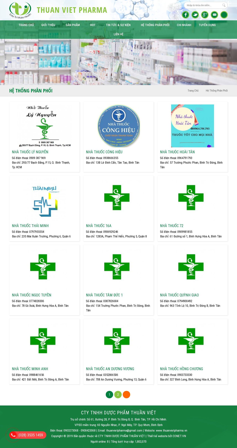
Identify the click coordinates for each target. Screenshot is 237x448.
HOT (93, 25)
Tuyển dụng (207, 25)
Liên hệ (118, 34)
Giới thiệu (48, 25)
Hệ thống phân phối (155, 25)
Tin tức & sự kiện (118, 25)
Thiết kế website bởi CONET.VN (166, 436)
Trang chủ (26, 25)
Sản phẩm (73, 25)
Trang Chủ (193, 90)
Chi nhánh (184, 25)
